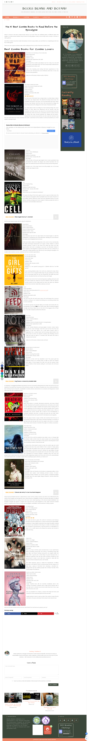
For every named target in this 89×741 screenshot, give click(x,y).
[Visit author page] (7, 653)
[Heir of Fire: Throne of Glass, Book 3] (65, 112)
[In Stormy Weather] (71, 124)
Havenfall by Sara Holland (50, 708)
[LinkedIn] (72, 65)
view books (74, 87)
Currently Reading (68, 94)
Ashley (67, 81)
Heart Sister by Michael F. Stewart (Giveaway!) (13, 704)
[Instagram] (69, 65)
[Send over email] (2, 376)
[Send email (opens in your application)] (13, 2)
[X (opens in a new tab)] (5, 2)
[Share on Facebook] (2, 365)
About (54, 2)
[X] (78, 65)
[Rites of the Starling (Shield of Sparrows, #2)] (71, 113)
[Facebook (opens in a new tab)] (6, 2)
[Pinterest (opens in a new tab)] (8, 2)
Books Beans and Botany (44, 8)
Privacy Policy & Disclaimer (66, 2)
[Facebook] (66, 65)
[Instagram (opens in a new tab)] (9, 2)
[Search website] (83, 17)
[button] (25, 96)
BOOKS (8, 19)
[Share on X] (2, 368)
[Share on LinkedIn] (2, 373)
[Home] (4, 19)
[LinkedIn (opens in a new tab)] (11, 2)
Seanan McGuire (44, 290)
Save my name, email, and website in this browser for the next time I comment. (32, 681)
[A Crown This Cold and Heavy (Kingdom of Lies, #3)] (78, 103)
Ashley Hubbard (35, 651)
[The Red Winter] (65, 124)
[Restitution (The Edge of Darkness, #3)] (78, 114)
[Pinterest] (75, 65)
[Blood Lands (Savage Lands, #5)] (71, 103)
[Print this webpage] (2, 378)
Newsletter (81, 2)
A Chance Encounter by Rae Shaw (31, 701)
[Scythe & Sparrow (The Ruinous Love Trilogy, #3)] (65, 103)
